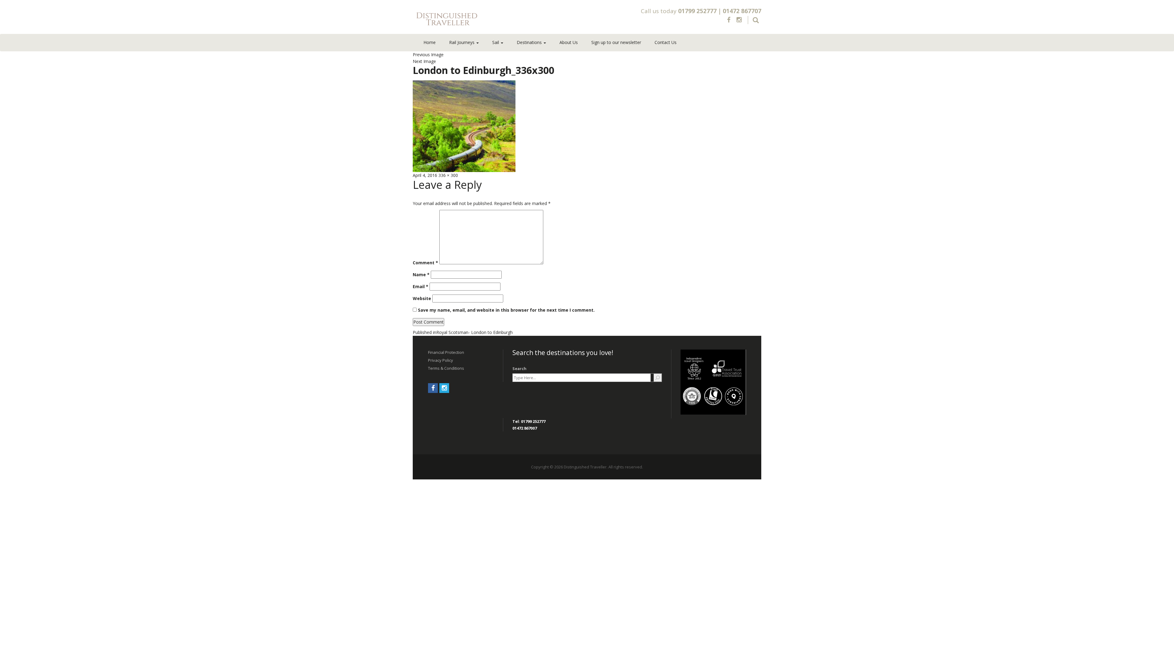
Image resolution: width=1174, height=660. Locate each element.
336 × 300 (448, 175)
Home (429, 42)
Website (422, 298)
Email (420, 286)
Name (421, 274)
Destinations (530, 42)
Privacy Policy (440, 360)
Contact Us (666, 42)
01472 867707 (742, 11)
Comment (425, 263)
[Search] (658, 378)
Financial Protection (446, 352)
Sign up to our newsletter (616, 42)
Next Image (424, 61)
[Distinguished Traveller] (482, 19)
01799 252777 (697, 11)
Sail (496, 42)
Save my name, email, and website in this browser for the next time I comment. (506, 310)
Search (519, 368)
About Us (568, 42)
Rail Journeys (462, 42)
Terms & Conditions (446, 368)
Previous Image (428, 54)
